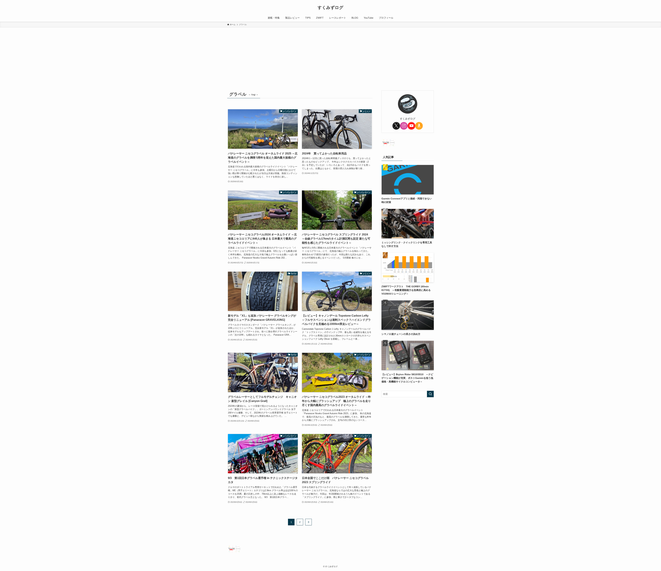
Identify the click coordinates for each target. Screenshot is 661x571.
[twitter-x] (396, 126)
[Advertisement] (330, 53)
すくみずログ (330, 8)
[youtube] (411, 126)
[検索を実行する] (430, 394)
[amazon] (419, 126)
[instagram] (404, 126)
